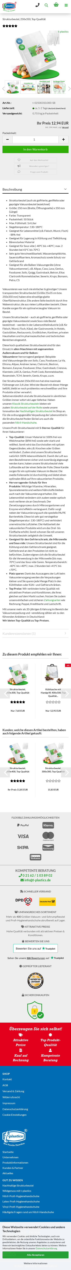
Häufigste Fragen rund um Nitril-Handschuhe (28, 1212)
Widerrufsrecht (11, 1097)
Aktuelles (7, 1173)
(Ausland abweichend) (57, 108)
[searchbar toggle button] (46, 5)
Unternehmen (10, 1157)
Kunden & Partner (12, 1167)
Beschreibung (12, 189)
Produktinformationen (15, 1162)
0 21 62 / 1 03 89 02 (37, 875)
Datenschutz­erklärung (15, 1109)
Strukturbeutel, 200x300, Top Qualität (17, 691)
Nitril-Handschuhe (25, 422)
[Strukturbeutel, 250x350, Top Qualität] (35, 54)
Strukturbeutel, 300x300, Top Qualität (53, 770)
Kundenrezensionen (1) (19, 633)
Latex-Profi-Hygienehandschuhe (21, 1201)
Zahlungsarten (52, 600)
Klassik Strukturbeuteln (25, 403)
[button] (7, 139)
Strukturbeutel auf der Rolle (26, 407)
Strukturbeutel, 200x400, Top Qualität (17, 770)
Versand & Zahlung (13, 1091)
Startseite (8, 1151)
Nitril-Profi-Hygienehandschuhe (20, 1196)
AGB (5, 1085)
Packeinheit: (9, 132)
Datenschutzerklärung (46, 1248)
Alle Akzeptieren (35, 1254)
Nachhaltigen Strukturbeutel (36, 411)
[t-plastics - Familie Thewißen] (8, 6)
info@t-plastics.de (37, 880)
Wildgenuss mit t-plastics (16, 1190)
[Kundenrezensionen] (9, 27)
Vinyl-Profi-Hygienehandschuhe (20, 1206)
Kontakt (7, 1079)
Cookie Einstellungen (14, 1114)
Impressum (8, 1103)
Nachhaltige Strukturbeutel (18, 1185)
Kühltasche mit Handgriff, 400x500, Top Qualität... (53, 692)
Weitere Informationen (35, 1263)
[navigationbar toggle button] (66, 5)
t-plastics (63, 31)
